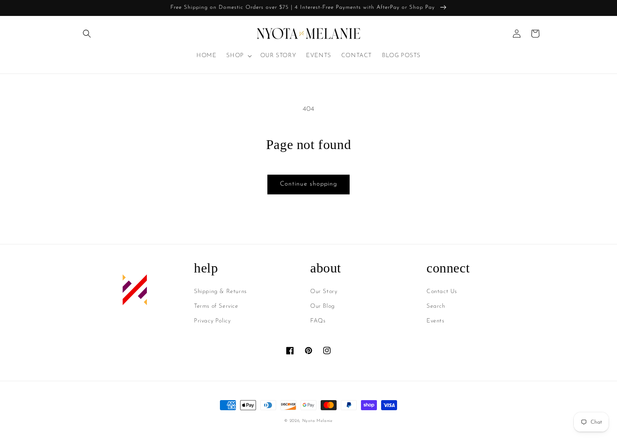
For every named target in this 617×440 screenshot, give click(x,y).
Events (435, 321)
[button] (87, 33)
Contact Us (441, 291)
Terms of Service (216, 306)
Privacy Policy (212, 321)
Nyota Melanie (317, 421)
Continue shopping (308, 184)
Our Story (323, 291)
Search (435, 306)
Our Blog (322, 306)
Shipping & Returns (220, 291)
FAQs (317, 321)
